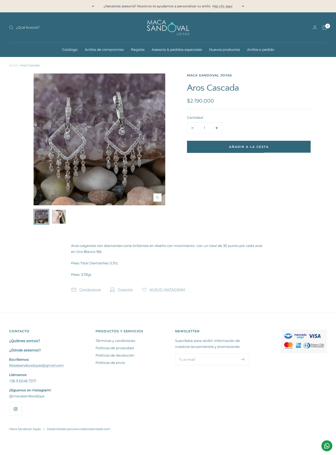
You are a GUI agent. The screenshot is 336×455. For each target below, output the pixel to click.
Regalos (137, 49)
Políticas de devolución (115, 355)
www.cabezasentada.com (91, 429)
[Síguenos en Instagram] (15, 409)
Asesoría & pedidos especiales (177, 49)
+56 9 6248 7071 (22, 381)
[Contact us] (326, 445)
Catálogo (69, 49)
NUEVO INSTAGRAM (167, 289)
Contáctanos (90, 289)
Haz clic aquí (222, 5)
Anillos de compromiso (104, 49)
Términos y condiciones (115, 341)
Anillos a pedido (260, 49)
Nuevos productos (224, 49)
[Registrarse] (243, 359)
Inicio (13, 65)
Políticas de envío (110, 362)
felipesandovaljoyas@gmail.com (36, 365)
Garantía (125, 289)
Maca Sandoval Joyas (209, 75)
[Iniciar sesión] (315, 27)
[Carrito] (324, 27)
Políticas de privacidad (115, 348)
